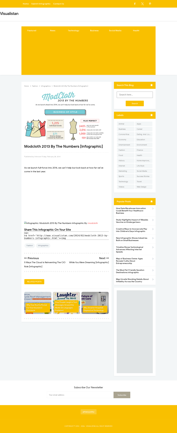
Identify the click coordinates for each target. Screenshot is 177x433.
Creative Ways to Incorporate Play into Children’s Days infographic (131, 230)
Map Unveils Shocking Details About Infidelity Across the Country (132, 280)
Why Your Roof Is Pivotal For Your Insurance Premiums (36, 308)
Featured (31, 30)
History (122, 160)
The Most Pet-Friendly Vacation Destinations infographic (130, 271)
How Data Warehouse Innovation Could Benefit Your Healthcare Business (131, 210)
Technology (73, 30)
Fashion (30, 245)
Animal (121, 124)
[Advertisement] (88, 55)
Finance (140, 150)
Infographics (43, 245)
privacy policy (88, 412)
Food (121, 155)
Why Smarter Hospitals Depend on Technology (94, 309)
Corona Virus (124, 134)
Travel (139, 181)
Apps (139, 124)
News (52, 30)
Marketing (123, 171)
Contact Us (58, 4)
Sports (121, 176)
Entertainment (124, 145)
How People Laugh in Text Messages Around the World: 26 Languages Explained (66, 306)
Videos (121, 187)
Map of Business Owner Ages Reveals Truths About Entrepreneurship (129, 260)
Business (94, 30)
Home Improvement (144, 160)
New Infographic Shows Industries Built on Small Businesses (131, 239)
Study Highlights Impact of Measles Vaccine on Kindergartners (132, 221)
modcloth (93, 223)
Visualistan (91, 426)
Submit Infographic (40, 4)
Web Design (141, 187)
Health (136, 30)
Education (141, 139)
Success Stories (143, 176)
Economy (122, 139)
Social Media (115, 30)
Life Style (140, 166)
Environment (142, 145)
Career (139, 129)
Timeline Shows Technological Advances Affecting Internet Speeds (129, 249)
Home (26, 4)
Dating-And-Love (144, 134)
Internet (122, 166)
